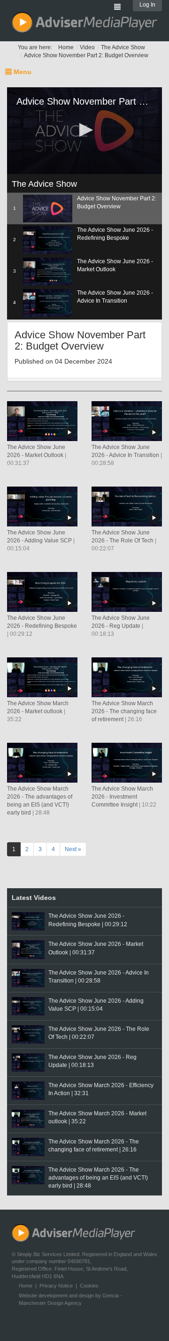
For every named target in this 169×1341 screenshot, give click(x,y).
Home (66, 47)
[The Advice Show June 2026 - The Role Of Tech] (127, 506)
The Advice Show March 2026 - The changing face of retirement (124, 711)
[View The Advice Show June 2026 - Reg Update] (28, 1062)
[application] (84, 131)
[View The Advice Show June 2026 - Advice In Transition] (28, 978)
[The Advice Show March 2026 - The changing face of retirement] (127, 677)
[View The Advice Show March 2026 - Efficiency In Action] (28, 1091)
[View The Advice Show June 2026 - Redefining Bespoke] (28, 921)
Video (87, 47)
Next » (73, 849)
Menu (21, 72)
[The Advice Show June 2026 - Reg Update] (127, 591)
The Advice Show (123, 47)
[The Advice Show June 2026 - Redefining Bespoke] (42, 591)
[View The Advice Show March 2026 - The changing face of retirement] (28, 1147)
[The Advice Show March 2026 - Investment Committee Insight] (127, 762)
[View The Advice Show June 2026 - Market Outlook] (28, 949)
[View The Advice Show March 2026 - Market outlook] (28, 1119)
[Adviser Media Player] (84, 22)
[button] (84, 130)
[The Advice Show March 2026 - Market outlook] (42, 677)
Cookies (89, 1285)
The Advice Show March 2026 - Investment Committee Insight (122, 796)
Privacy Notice (56, 1285)
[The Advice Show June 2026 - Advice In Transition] (127, 421)
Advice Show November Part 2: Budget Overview (86, 55)
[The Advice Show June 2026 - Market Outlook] (42, 421)
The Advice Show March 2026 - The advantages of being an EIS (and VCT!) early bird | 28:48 (98, 1177)
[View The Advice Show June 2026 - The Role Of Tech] (28, 1034)
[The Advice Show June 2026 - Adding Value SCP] (42, 506)
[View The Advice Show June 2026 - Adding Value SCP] (28, 1006)
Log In (147, 4)
